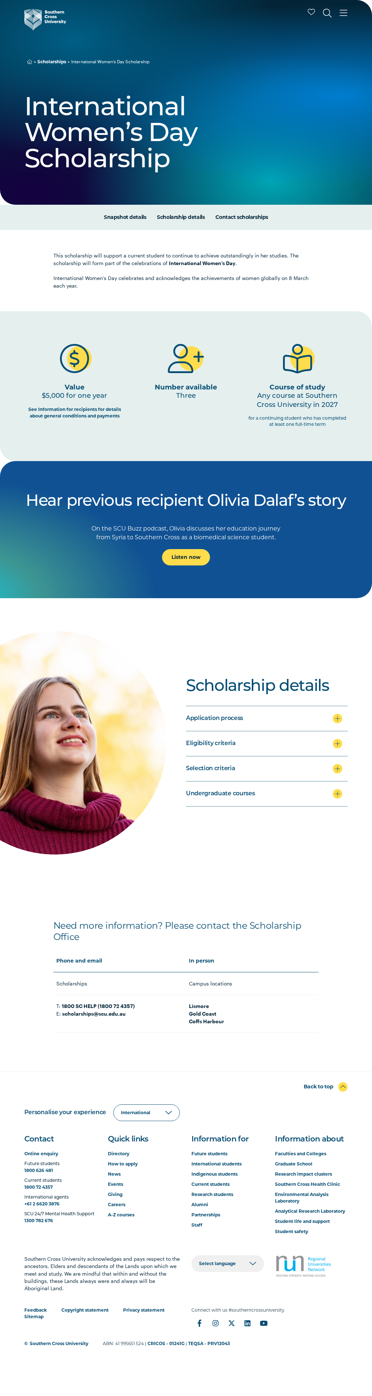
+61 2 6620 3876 (42, 1204)
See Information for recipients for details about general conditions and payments (74, 412)
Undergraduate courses (220, 794)
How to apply (123, 1164)
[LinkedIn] (247, 1323)
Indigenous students (214, 1174)
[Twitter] (231, 1323)
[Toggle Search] (327, 13)
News (114, 1174)
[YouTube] (263, 1323)
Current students (210, 1184)
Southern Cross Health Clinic (307, 1184)
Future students (209, 1153)
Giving (115, 1194)
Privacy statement (144, 1310)
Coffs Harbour (206, 1021)
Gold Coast (202, 1014)
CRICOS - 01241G (166, 1343)
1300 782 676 (38, 1220)
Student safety (291, 1231)
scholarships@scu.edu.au (94, 1014)
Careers (116, 1204)
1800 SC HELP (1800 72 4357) (98, 1006)
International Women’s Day (202, 263)
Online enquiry (41, 1153)
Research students (212, 1194)
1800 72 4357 (38, 1187)
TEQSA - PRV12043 (209, 1343)
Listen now (186, 557)
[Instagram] (215, 1323)
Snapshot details (125, 217)
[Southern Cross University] (45, 19)
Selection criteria (210, 769)
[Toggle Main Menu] (343, 13)
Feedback (35, 1310)
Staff (196, 1225)
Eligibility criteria (211, 744)
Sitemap (34, 1316)
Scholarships (51, 61)
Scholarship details (181, 217)
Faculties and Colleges (300, 1153)
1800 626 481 (38, 1170)
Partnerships (205, 1214)
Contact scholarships (241, 217)
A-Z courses (121, 1214)
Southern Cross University (59, 1343)
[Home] (29, 61)
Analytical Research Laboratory (310, 1211)
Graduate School (293, 1164)
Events (115, 1184)
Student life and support (302, 1221)
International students (216, 1164)
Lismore (199, 1006)
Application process (214, 718)
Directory (118, 1153)
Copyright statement (85, 1310)
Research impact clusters (303, 1174)
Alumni (199, 1204)
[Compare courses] (311, 12)
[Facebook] (199, 1323)
